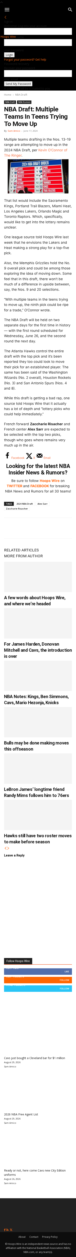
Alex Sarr (42, 503)
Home (7, 94)
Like (67, 971)
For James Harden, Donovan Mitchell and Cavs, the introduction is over (38, 650)
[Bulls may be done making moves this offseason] (38, 722)
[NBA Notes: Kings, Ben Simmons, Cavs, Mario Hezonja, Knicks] (38, 676)
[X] (23, 528)
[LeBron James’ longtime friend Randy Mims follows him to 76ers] (38, 768)
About (22, 1237)
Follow (64, 979)
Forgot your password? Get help (25, 59)
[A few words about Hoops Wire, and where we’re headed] (38, 577)
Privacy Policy (50, 1237)
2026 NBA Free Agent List (21, 1114)
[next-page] (8, 848)
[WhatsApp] (37, 528)
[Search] (70, 9)
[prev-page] (5, 848)
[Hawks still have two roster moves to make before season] (38, 815)
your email (11, 79)
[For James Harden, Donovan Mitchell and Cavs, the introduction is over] (38, 623)
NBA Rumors (24, 102)
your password (14, 50)
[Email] (64, 528)
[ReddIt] (50, 528)
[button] (6, 9)
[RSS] (7, 1230)
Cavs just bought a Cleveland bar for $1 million (34, 1058)
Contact (33, 1237)
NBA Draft (21, 94)
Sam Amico (14, 130)
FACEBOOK (39, 486)
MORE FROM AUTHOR (23, 556)
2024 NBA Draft (24, 503)
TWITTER (14, 486)
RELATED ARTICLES (21, 550)
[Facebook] (10, 528)
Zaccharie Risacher (17, 508)
